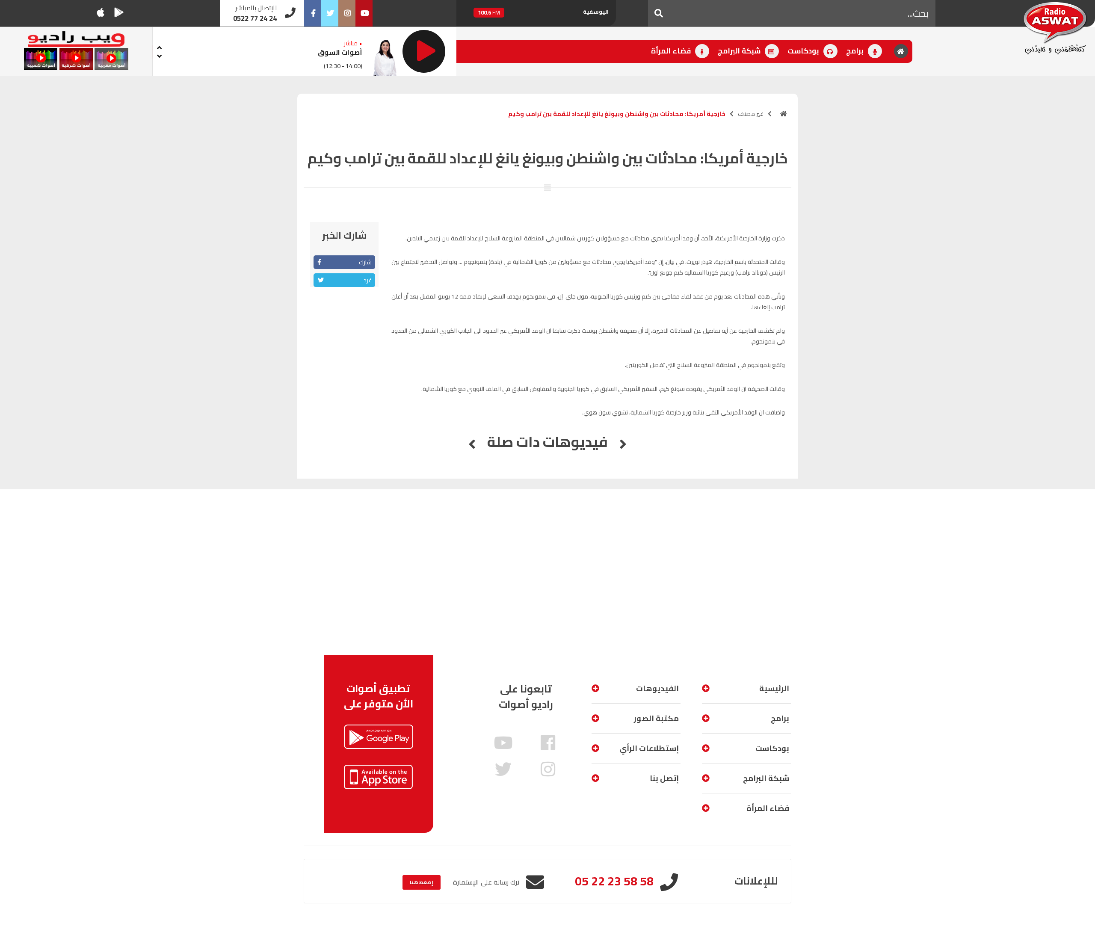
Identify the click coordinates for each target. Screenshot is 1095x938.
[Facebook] (312, 13)
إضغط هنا (421, 882)
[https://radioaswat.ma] (783, 113)
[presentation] (159, 46)
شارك (365, 262)
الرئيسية (774, 688)
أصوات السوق (340, 52)
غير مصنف (751, 113)
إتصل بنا (664, 778)
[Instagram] (346, 13)
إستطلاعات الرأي (649, 748)
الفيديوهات (657, 688)
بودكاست (804, 51)
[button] (658, 13)
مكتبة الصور (656, 718)
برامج (855, 51)
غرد (368, 280)
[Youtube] (364, 13)
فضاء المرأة (672, 51)
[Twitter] (329, 13)
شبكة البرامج (740, 51)
